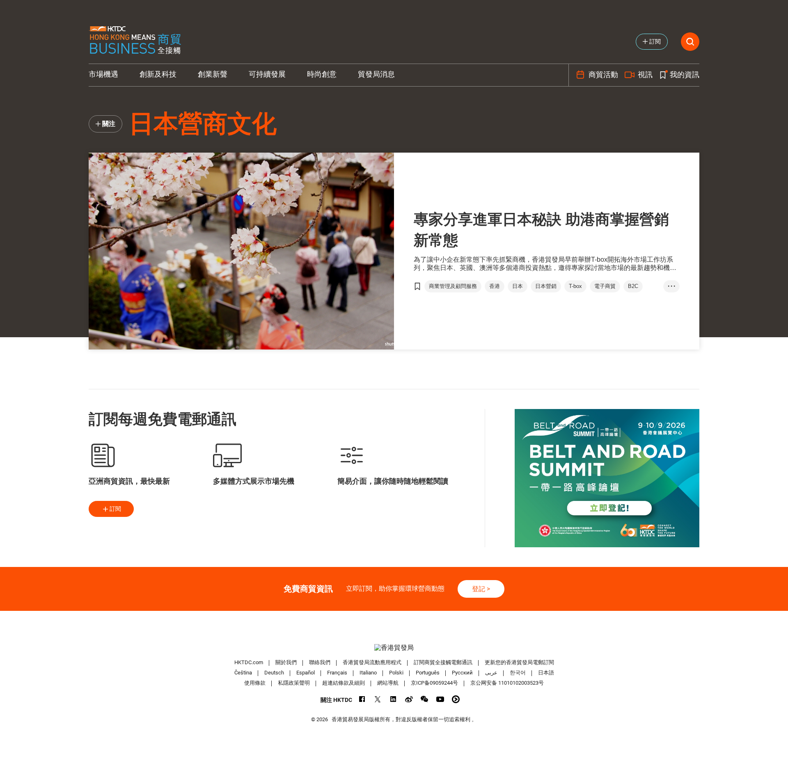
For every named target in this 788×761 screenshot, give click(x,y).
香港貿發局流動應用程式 (372, 662)
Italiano (368, 673)
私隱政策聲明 (294, 683)
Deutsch (274, 673)
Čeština (243, 673)
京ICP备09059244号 (434, 683)
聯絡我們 (319, 662)
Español (305, 673)
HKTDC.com (248, 662)
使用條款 (255, 683)
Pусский (462, 673)
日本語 (546, 673)
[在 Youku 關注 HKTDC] (456, 699)
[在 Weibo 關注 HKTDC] (409, 699)
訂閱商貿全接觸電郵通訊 (443, 662)
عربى (491, 673)
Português (428, 673)
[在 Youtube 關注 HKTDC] (440, 699)
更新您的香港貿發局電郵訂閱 (519, 662)
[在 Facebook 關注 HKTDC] (362, 699)
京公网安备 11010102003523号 (507, 683)
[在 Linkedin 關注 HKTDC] (393, 699)
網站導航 (388, 683)
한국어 (518, 673)
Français (337, 673)
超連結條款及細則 (343, 683)
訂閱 (115, 508)
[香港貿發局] (394, 647)
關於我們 (286, 662)
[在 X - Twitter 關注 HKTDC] (378, 699)
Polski (396, 673)
